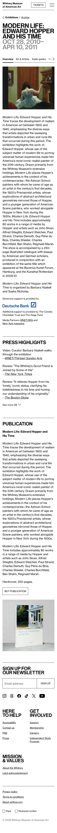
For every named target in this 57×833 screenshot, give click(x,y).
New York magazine (13, 323)
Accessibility (9, 722)
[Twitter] (34, 696)
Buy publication (15, 591)
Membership (37, 727)
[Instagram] (4, 696)
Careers (34, 732)
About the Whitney (13, 767)
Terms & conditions (13, 796)
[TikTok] (26, 696)
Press (6, 738)
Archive (25, 17)
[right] (48, 59)
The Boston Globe (17, 397)
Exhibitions (11, 17)
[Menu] (52, 5)
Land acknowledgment (15, 773)
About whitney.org (12, 802)
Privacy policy (10, 791)
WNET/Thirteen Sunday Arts (23, 358)
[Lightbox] (28, 88)
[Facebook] (19, 696)
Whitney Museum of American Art (12, 5)
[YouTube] (42, 696)
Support (34, 722)
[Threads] (11, 696)
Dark (8, 811)
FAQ (5, 732)
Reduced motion (28, 811)
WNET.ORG (26, 320)
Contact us (8, 727)
